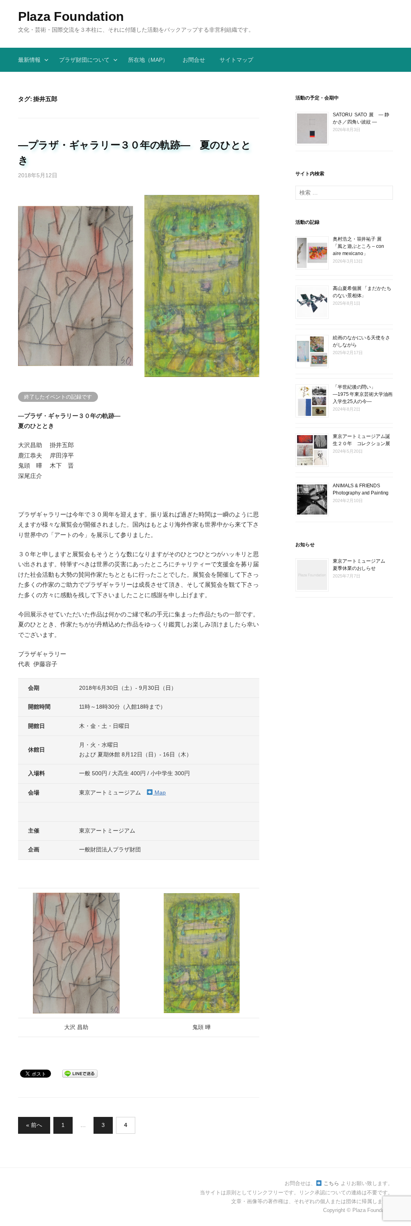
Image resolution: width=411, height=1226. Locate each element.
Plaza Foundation (71, 16)
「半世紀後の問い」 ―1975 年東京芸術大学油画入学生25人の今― (363, 394)
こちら (330, 1183)
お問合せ (194, 60)
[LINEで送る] (80, 1073)
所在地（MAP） (148, 60)
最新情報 (29, 60)
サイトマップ (236, 60)
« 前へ (34, 1125)
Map (159, 792)
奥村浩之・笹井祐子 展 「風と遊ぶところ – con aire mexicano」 (360, 246)
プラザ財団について (84, 60)
